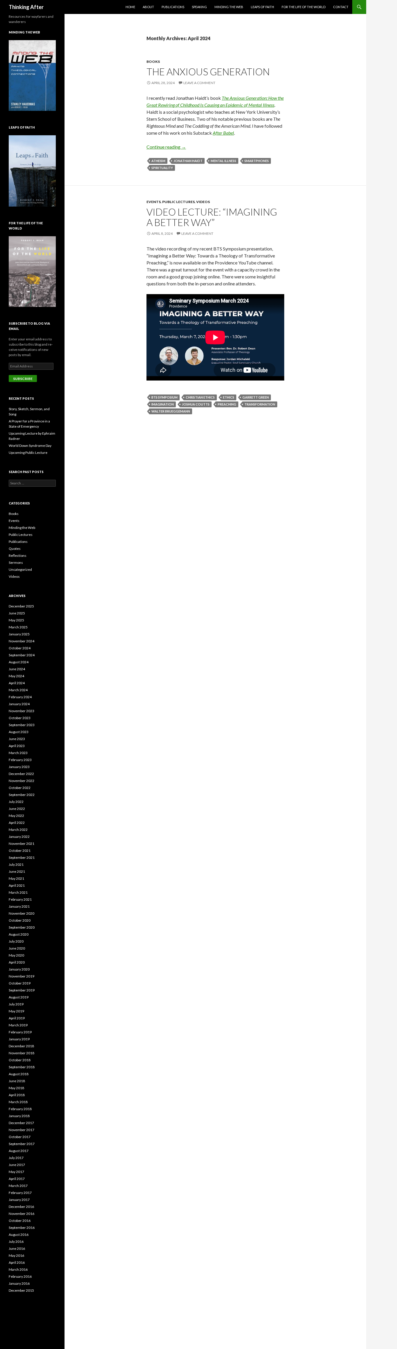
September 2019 (22, 990)
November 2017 (21, 1130)
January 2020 (19, 969)
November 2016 (21, 1213)
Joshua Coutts (196, 404)
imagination (162, 404)
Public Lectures (178, 202)
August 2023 (18, 732)
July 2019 (16, 1004)
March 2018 (18, 1102)
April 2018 (17, 1095)
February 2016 (20, 1276)
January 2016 (19, 1283)
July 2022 (16, 801)
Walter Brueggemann (170, 411)
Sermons (16, 562)
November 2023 (21, 711)
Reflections (17, 555)
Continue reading (166, 147)
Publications (173, 7)
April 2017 (17, 1178)
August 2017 (18, 1151)
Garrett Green (255, 397)
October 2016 (20, 1220)
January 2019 (19, 1039)
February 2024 (20, 697)
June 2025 (17, 613)
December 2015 (21, 1290)
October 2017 (20, 1137)
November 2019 (21, 976)
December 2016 (21, 1206)
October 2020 (20, 920)
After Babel (223, 133)
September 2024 (22, 655)
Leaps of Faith (262, 7)
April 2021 (17, 885)
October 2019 (20, 983)
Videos (203, 202)
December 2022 (21, 774)
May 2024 (16, 676)
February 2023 (20, 760)
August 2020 (18, 934)
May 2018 (16, 1088)
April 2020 (17, 962)
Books (153, 61)
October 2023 (20, 718)
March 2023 (18, 753)
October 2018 (20, 1060)
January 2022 (19, 836)
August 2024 (18, 662)
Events (153, 202)
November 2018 (21, 1053)
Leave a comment (199, 83)
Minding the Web (228, 7)
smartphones (256, 161)
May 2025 (16, 620)
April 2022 (17, 822)
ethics (228, 397)
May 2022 (16, 815)
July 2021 (16, 864)
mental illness (223, 161)
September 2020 (22, 927)
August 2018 (18, 1074)
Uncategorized (20, 569)
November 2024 (21, 641)
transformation (259, 404)
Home (130, 7)
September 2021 (22, 857)
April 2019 (17, 1018)
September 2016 (22, 1227)
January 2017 (19, 1199)
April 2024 (17, 683)
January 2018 (19, 1116)
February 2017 (20, 1192)
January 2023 (19, 767)
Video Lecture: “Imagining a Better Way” (211, 217)
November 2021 (21, 843)
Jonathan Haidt (188, 161)
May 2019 (16, 1011)
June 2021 (17, 871)
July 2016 (16, 1241)
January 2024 (19, 704)
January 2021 (19, 906)
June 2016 (17, 1248)
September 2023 (22, 725)
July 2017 (16, 1158)
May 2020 (16, 955)
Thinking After (26, 7)
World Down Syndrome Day (30, 445)
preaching (227, 404)
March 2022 (18, 829)
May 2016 (16, 1255)
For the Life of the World (304, 7)
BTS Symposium (164, 397)
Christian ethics (200, 397)
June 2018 (17, 1081)
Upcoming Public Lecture (28, 452)
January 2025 (19, 634)
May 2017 (16, 1172)
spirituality (162, 168)
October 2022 (20, 787)
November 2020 (21, 913)
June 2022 (17, 808)
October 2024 (20, 648)
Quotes (15, 548)
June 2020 (17, 948)
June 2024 (17, 669)
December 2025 (21, 606)
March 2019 (18, 1025)
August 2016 (18, 1234)
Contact (340, 7)
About (148, 7)
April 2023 (17, 746)
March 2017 (18, 1185)
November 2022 (21, 781)
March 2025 (18, 627)
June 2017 (17, 1165)
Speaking (199, 7)
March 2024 (18, 690)
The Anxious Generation (208, 71)
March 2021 (18, 892)
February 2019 (20, 1032)
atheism (158, 161)
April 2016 (17, 1262)
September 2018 (22, 1067)
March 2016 (18, 1269)
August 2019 (18, 997)
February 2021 (20, 899)
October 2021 (20, 850)
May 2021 (16, 878)
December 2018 (21, 1046)
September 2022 (22, 794)
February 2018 (20, 1109)
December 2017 (21, 1123)
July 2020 (16, 941)
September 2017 (22, 1144)
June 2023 (17, 739)
